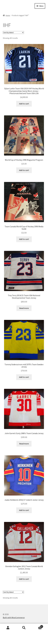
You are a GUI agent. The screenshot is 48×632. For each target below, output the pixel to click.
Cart (37, 625)
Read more (24, 308)
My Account (8, 628)
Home (8, 15)
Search (24, 628)
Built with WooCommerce (14, 617)
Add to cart (24, 103)
